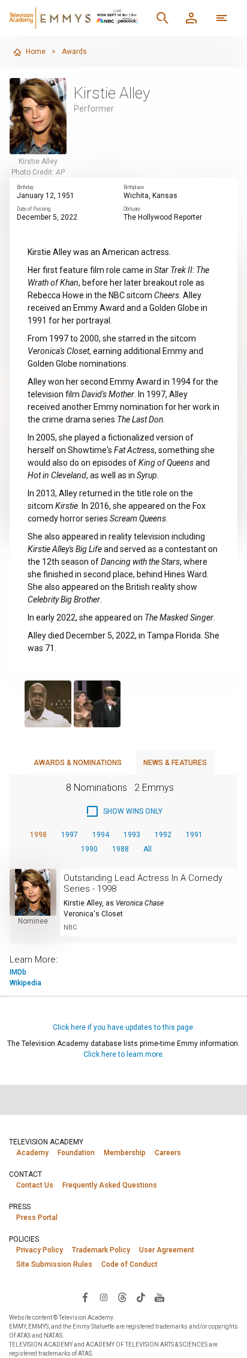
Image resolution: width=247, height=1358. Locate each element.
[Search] (162, 18)
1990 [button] (89, 849)
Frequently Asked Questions (109, 1185)
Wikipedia (25, 983)
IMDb (18, 972)
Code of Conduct (129, 1264)
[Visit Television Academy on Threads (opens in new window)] (122, 1297)
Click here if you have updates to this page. (124, 1027)
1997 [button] (69, 835)
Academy (32, 1153)
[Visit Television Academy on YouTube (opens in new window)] (159, 1297)
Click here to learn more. (123, 1054)
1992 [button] (163, 835)
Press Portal (37, 1217)
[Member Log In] (191, 18)
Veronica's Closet (93, 914)
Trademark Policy (101, 1250)
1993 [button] (131, 835)
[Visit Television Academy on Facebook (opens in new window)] (85, 1297)
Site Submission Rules (54, 1264)
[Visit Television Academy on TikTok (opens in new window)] (141, 1297)
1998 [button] (38, 835)
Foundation (76, 1153)
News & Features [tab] (175, 763)
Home (36, 51)
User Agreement (166, 1250)
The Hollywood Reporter (162, 217)
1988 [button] (120, 849)
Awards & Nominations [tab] (78, 763)
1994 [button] (100, 835)
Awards (74, 51)
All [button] (147, 849)
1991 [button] (194, 835)
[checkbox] (123, 811)
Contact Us (34, 1185)
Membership (125, 1153)
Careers (168, 1153)
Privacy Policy (39, 1250)
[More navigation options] (221, 18)
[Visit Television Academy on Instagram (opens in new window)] (104, 1297)
